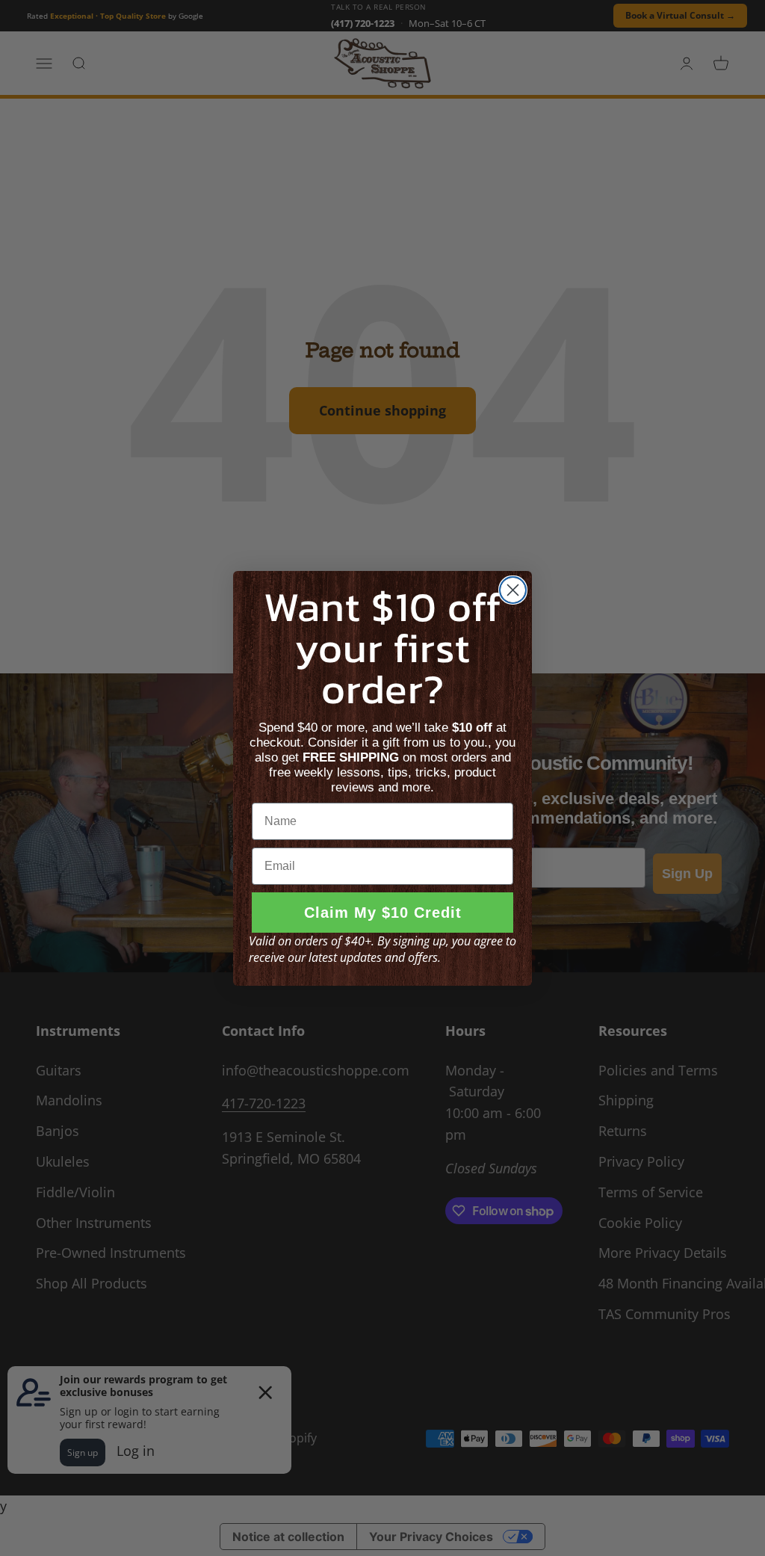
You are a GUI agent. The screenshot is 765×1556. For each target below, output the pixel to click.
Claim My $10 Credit (383, 912)
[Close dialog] (513, 590)
